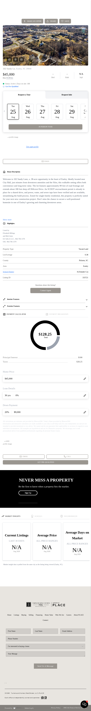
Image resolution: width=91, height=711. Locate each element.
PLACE (41, 693)
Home (9, 615)
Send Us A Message (45, 666)
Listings (16, 615)
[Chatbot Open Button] (84, 704)
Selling (31, 615)
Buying (23, 615)
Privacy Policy (55, 708)
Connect (45, 620)
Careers (68, 615)
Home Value (49, 615)
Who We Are (59, 615)
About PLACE (79, 615)
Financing (39, 615)
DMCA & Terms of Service (72, 708)
